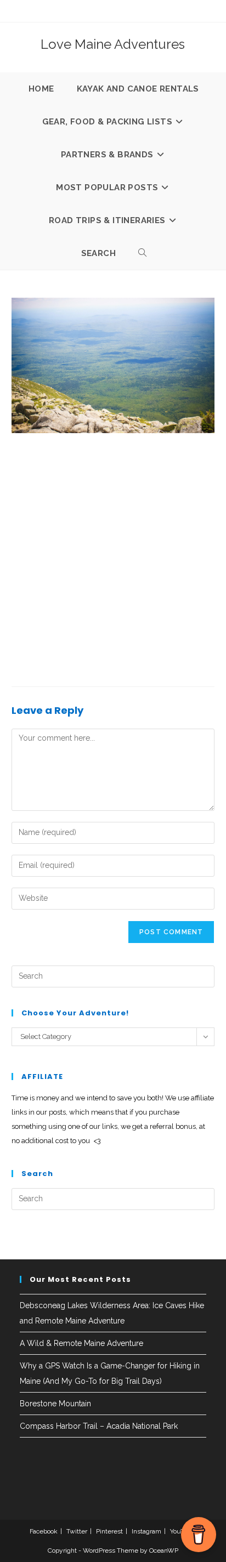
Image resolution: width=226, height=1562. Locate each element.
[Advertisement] (113, 557)
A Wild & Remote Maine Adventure (81, 1343)
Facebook (44, 1531)
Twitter (76, 1531)
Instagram (146, 1531)
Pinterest (109, 1531)
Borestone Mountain (55, 1403)
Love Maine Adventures (113, 44)
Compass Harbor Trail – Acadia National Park (99, 1426)
